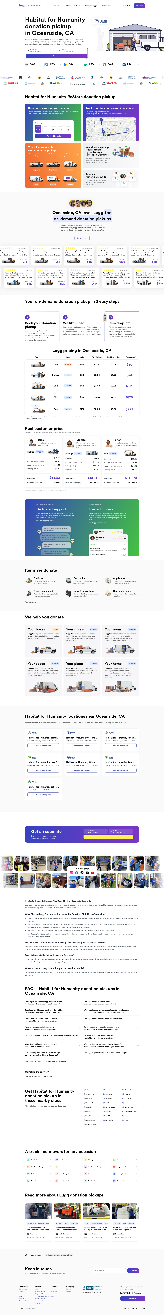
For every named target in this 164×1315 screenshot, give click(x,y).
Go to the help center (49, 1076)
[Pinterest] (133, 1308)
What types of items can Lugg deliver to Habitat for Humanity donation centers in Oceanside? (43, 1002)
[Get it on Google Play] (136, 1293)
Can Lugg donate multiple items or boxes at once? (103, 1019)
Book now (139, 6)
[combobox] (41, 50)
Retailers (77, 6)
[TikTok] (82, 872)
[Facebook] (76, 872)
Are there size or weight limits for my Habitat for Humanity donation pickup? (40, 1028)
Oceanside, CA (36, 1255)
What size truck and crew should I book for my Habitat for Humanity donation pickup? (41, 1020)
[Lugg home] (22, 5)
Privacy (28, 1308)
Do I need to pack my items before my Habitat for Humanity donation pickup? (99, 1037)
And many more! (31, 602)
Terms (33, 1308)
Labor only (38, 1303)
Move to (63, 49)
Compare (22, 1294)
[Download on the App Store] (125, 1293)
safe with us (103, 162)
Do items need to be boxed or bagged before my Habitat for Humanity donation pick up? (101, 1028)
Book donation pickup (43, 746)
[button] (34, 255)
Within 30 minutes (54, 136)
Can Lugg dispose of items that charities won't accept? (105, 1053)
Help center (54, 1289)
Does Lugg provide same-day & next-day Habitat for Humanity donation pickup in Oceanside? (44, 1011)
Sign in (127, 6)
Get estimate (106, 6)
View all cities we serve (92, 1133)
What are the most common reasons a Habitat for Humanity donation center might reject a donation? (104, 1045)
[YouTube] (92, 872)
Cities (68, 6)
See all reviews (82, 238)
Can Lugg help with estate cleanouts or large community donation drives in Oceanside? (42, 1054)
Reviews (68, 1289)
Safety (52, 1296)
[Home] (26, 1255)
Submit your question (32, 1076)
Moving (37, 1289)
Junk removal (39, 1301)
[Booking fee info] (37, 468)
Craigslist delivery (40, 1294)
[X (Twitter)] (87, 872)
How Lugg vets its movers (97, 523)
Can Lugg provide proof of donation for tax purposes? (46, 1061)
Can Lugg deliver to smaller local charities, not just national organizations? (100, 1002)
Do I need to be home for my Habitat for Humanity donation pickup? (51, 1036)
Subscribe (133, 1271)
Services (56, 6)
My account (54, 1291)
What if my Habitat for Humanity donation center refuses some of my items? (41, 1045)
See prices (56, 56)
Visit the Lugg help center (45, 521)
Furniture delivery (40, 1291)
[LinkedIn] (140, 1308)
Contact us (53, 1294)
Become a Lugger (24, 1301)
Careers (68, 1291)
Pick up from (33, 49)
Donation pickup (40, 1298)
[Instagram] (71, 872)
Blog (20, 1296)
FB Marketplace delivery (42, 1296)
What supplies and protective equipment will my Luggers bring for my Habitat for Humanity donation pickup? (106, 1011)
